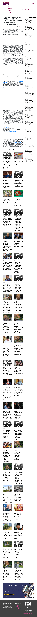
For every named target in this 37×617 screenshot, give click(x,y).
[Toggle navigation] (33, 3)
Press (18, 605)
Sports (30, 607)
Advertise (17, 606)
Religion (26, 611)
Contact (9, 12)
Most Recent (10, 8)
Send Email (7, 127)
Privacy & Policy (18, 609)
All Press (9, 10)
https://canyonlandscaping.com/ (11, 131)
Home (9, 6)
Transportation (26, 610)
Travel (31, 610)
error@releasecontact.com (17, 142)
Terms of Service (18, 608)
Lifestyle (26, 607)
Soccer (30, 611)
